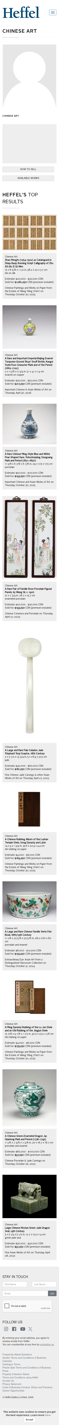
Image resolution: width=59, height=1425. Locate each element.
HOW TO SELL (28, 169)
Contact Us (8, 1380)
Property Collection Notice (15, 1374)
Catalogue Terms (11, 1364)
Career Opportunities (13, 1390)
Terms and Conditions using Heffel (20, 1377)
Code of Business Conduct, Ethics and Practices (27, 1387)
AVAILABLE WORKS (28, 178)
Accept (29, 1420)
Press (5, 1370)
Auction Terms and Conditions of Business (24, 1357)
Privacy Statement (11, 1384)
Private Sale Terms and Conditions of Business (26, 1367)
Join (52, 1293)
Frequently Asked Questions (17, 1354)
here (48, 1415)
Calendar (7, 1361)
